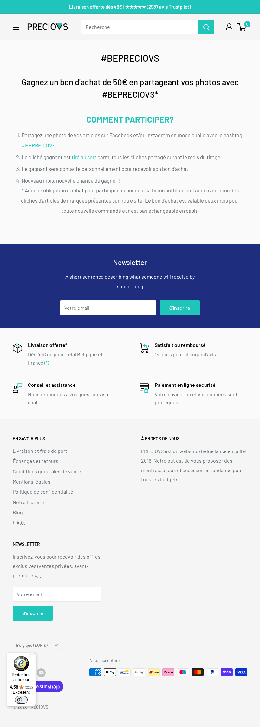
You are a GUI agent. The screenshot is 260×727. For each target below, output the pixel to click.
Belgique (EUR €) (32, 645)
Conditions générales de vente (47, 471)
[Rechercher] (206, 27)
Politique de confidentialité (43, 492)
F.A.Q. (19, 522)
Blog (18, 512)
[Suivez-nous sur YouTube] (41, 672)
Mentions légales (31, 481)
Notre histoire (28, 502)
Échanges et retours (35, 461)
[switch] (21, 700)
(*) (46, 363)
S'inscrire (179, 308)
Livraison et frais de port (40, 451)
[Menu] (32, 656)
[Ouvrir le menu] (16, 27)
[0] (242, 27)
